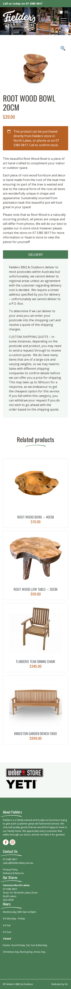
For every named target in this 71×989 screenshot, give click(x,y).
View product (35, 493)
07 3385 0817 (34, 3)
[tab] (35, 254)
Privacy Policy (10, 869)
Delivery (35, 254)
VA (66, 984)
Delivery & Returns (13, 873)
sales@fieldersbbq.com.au (18, 863)
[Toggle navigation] (63, 21)
